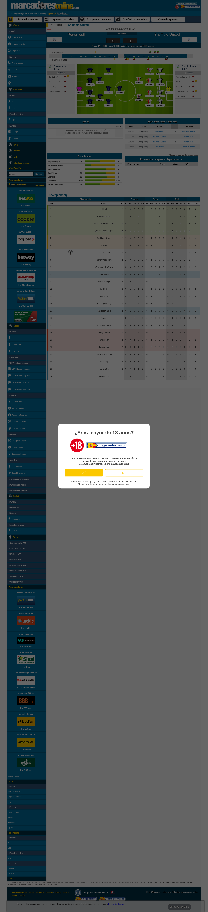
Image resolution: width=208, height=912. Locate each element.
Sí (83, 473)
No (124, 473)
